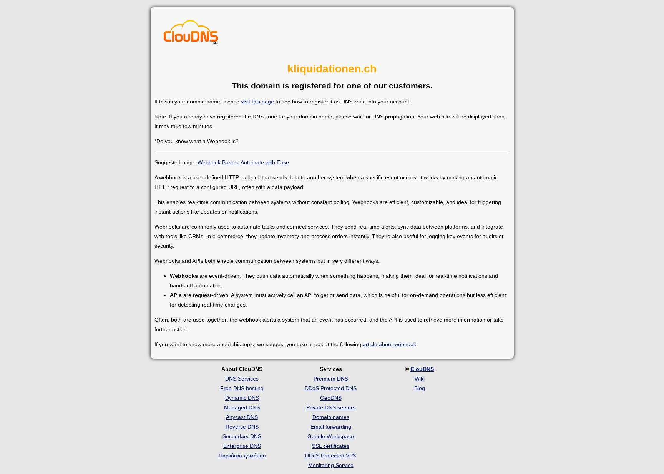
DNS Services (242, 379)
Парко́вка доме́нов (242, 455)
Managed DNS (242, 407)
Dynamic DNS (242, 398)
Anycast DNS (242, 417)
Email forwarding (330, 427)
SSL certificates (330, 446)
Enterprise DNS (242, 446)
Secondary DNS (241, 436)
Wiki (420, 379)
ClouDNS (422, 369)
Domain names (330, 417)
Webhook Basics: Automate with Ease (243, 162)
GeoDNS (331, 398)
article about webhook (389, 344)
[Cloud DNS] (191, 34)
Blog (419, 388)
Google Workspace (330, 436)
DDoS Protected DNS (331, 388)
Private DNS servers (330, 407)
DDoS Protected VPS (330, 455)
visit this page (257, 101)
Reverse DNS (242, 427)
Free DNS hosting (242, 388)
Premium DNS (331, 379)
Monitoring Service (331, 465)
